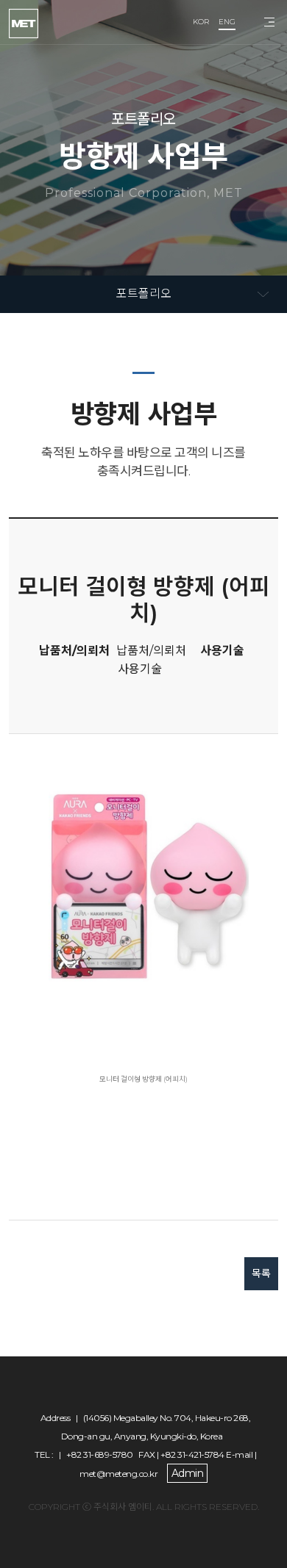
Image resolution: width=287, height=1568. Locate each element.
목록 (261, 1273)
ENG (227, 21)
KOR (201, 21)
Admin (187, 1473)
